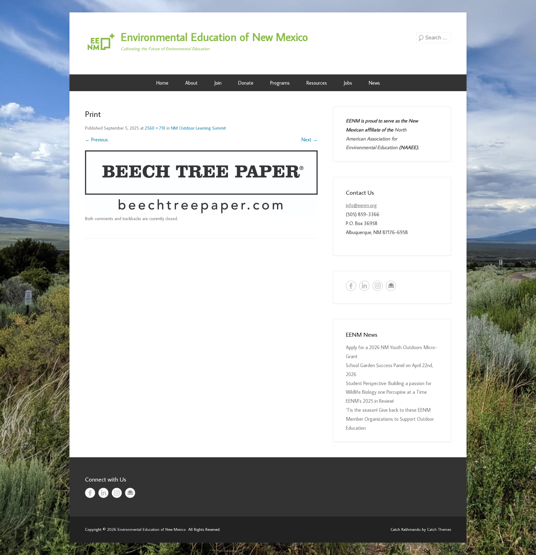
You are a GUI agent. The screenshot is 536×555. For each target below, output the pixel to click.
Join (217, 83)
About (191, 83)
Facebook (351, 286)
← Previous (96, 139)
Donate (245, 83)
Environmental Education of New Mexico (214, 36)
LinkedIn (364, 286)
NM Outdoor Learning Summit (198, 128)
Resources (316, 83)
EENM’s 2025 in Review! (370, 401)
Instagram (378, 286)
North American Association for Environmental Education (376, 139)
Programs (280, 83)
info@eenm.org (361, 205)
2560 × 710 (155, 128)
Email (391, 286)
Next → (310, 139)
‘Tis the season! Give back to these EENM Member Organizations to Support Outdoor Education (390, 419)
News (374, 83)
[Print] (201, 182)
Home (162, 83)
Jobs (348, 83)
